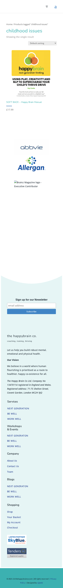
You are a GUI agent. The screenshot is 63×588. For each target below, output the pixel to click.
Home (9, 24)
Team (10, 471)
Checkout (12, 527)
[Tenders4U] (16, 557)
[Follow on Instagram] (27, 573)
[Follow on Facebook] (21, 573)
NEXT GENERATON (17, 435)
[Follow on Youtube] (39, 573)
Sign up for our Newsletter (31, 299)
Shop (10, 511)
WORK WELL (14, 418)
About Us (12, 460)
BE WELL (12, 413)
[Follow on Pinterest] (33, 573)
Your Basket (14, 517)
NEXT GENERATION (18, 408)
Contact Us (13, 466)
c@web (40, 583)
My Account (14, 522)
